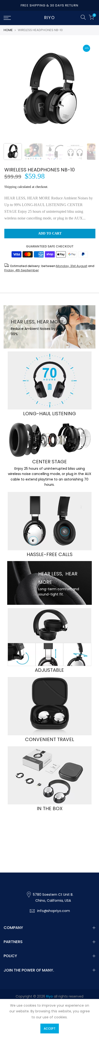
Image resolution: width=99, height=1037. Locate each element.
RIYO (49, 18)
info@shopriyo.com (53, 910)
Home (8, 30)
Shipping (10, 187)
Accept (50, 1028)
